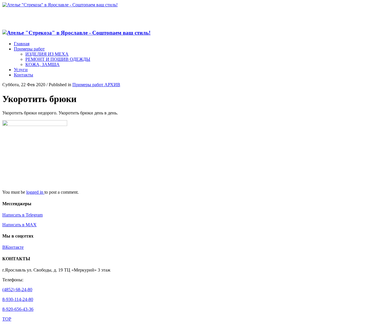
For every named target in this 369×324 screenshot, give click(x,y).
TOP (6, 319)
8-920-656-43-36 (17, 309)
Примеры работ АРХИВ (96, 84)
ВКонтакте (13, 247)
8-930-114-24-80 (17, 299)
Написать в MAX (19, 224)
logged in (35, 192)
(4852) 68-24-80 (17, 289)
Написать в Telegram (22, 214)
